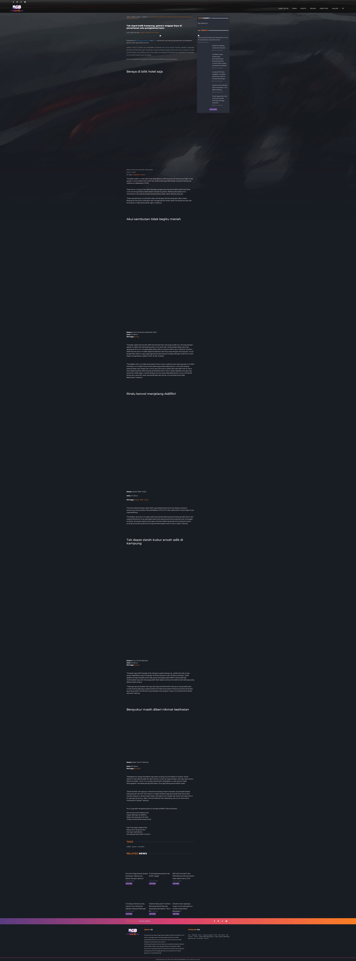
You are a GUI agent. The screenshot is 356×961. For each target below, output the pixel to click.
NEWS (294, 8)
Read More (129, 883)
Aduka (137, 665)
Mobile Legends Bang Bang (206, 936)
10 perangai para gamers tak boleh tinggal (159, 875)
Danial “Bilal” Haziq (141, 500)
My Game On (203, 23)
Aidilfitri (129, 846)
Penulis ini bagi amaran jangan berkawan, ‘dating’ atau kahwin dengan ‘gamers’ (137, 876)
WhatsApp (139, 40)
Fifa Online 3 (221, 935)
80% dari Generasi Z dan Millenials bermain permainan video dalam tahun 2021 (183, 876)
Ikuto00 (138, 768)
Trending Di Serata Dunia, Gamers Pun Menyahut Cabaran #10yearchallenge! (136, 906)
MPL (189, 935)
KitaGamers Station (139, 175)
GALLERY (335, 8)
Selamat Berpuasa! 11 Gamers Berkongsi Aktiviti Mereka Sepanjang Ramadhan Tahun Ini (160, 906)
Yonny (137, 337)
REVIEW (313, 8)
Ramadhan (141, 846)
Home (128, 17)
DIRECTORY (324, 8)
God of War (200, 938)
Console (144, 17)
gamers (134, 846)
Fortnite (206, 938)
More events (213, 109)
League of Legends (208, 935)
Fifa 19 (215, 935)
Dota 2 (200, 935)
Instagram (146, 40)
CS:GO (196, 936)
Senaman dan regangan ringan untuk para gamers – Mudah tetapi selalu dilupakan (183, 906)
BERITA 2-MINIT (136, 17)
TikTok (155, 40)
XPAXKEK (194, 935)
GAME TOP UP (283, 8)
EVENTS (303, 8)
